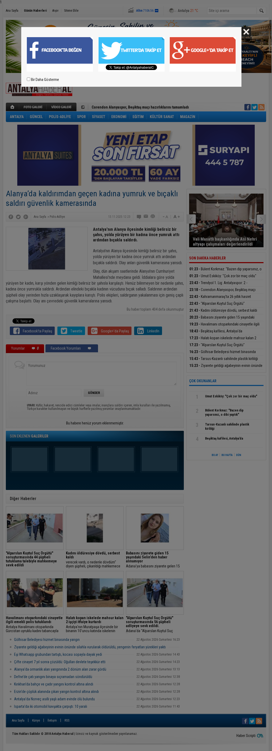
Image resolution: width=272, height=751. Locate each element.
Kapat (246, 32)
